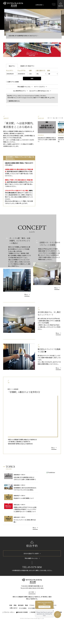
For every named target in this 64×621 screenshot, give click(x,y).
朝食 (15, 605)
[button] (50, 118)
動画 (26, 605)
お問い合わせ (13, 608)
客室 (10, 605)
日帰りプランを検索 (13, 82)
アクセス (31, 605)
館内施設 (20, 605)
